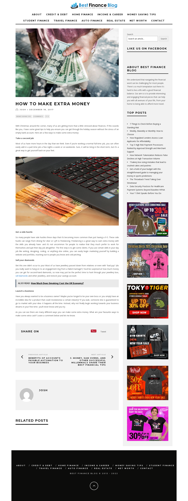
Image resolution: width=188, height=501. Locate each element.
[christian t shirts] (147, 277)
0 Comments (38, 116)
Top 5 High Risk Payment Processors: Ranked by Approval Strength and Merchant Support (146, 148)
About (37, 14)
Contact (158, 20)
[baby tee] (147, 440)
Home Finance (82, 14)
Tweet (103, 331)
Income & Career (110, 14)
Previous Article (38, 355)
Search (130, 34)
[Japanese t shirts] (147, 317)
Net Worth (138, 20)
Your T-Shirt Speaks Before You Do (145, 193)
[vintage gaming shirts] (147, 399)
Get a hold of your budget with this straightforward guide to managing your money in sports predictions (145, 172)
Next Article (98, 355)
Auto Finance (92, 20)
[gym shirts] (147, 358)
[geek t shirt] (147, 236)
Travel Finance (65, 20)
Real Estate (116, 20)
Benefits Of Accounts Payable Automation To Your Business (45, 360)
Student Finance (36, 20)
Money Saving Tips (141, 14)
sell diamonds (22, 275)
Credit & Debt (57, 14)
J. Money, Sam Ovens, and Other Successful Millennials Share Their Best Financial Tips (88, 361)
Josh (23, 109)
